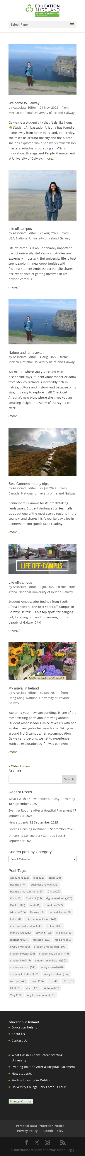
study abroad (52, 967)
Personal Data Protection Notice (40, 1126)
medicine (62, 940)
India (16, 919)
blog (38, 877)
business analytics (44, 884)
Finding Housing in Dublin (27, 829)
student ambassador (50, 946)
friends (18, 912)
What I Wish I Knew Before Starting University (41, 799)
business (18, 884)
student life (20, 960)
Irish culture (21, 933)
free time (54, 905)
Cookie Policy (53, 1131)
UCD (15, 988)
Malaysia (64, 933)
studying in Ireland (24, 974)
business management (26, 891)
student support (23, 967)
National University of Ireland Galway (47, 113)
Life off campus (20, 229)
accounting (19, 877)
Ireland (54, 926)
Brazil (54, 877)
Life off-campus (20, 582)
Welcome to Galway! (24, 103)
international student (26, 926)
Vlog (16, 995)
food (34, 905)
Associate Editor (24, 107)
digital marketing (59, 898)
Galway (37, 912)
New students (18, 822)
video (32, 988)
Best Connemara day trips (28, 484)
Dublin (17, 905)
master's (41, 940)
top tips (18, 981)
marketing (19, 940)
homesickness (60, 912)
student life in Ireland (51, 960)
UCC (68, 981)
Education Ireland (24, 1027)
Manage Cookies (20, 1101)
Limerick (44, 933)
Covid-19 (34, 898)
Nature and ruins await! (26, 352)
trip (53, 981)
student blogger (22, 953)
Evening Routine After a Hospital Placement (40, 810)
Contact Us (19, 1040)
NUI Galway (20, 946)
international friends (41, 919)
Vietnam (51, 988)
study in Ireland (56, 974)
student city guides (54, 953)
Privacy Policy (27, 1131)
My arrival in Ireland (23, 688)
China (54, 891)
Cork (15, 898)
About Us (18, 1034)
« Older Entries (19, 766)
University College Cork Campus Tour (35, 835)
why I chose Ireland (41, 995)
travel (37, 981)
